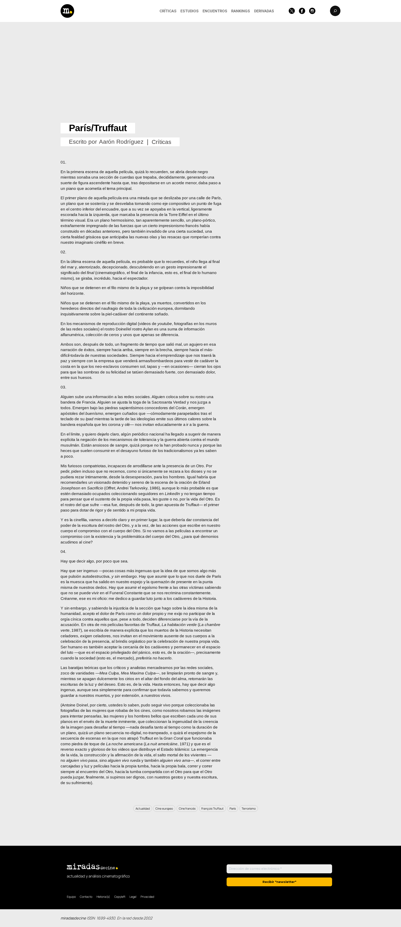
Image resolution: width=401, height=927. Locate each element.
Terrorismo (249, 808)
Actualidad (143, 808)
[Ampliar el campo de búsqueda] (335, 11)
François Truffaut (212, 808)
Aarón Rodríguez (121, 141)
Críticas (161, 142)
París (233, 808)
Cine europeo (164, 808)
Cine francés (187, 808)
